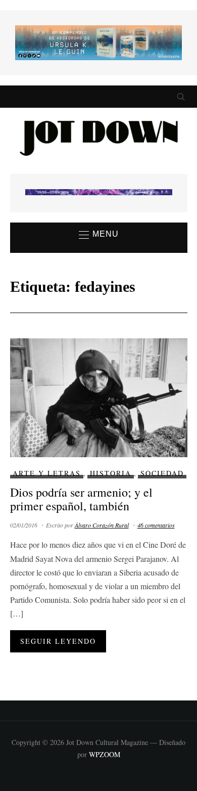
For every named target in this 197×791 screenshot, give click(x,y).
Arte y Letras (47, 473)
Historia (110, 473)
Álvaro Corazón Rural (102, 525)
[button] (99, 234)
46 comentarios (156, 525)
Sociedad (162, 473)
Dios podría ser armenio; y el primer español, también (81, 498)
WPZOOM (104, 754)
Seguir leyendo (58, 641)
